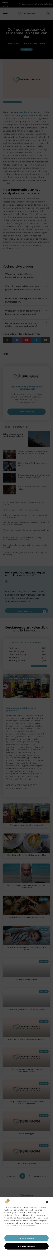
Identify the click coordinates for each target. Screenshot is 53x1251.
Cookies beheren (26, 1246)
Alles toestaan (26, 1238)
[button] (47, 1201)
